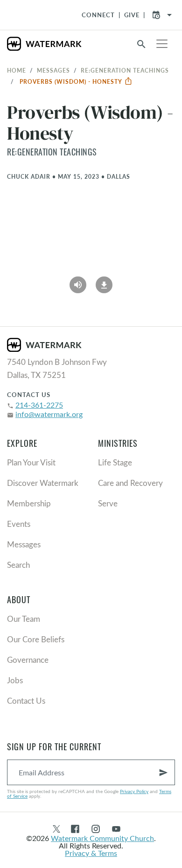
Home (16, 70)
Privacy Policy (134, 791)
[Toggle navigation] (162, 43)
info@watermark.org (49, 414)
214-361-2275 (39, 405)
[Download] (104, 281)
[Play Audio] (78, 281)
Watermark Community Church (102, 838)
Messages (53, 70)
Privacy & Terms (91, 853)
